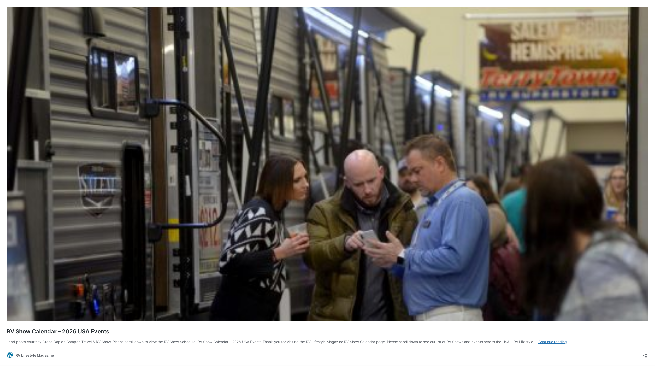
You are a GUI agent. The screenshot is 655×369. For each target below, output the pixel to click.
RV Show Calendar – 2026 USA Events (58, 331)
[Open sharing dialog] (644, 354)
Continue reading (552, 342)
